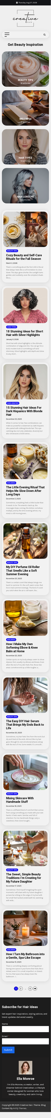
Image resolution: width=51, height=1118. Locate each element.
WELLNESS (25, 118)
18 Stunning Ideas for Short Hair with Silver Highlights (24, 333)
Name (5, 1024)
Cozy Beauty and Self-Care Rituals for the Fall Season (24, 257)
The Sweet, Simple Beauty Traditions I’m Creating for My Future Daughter (23, 878)
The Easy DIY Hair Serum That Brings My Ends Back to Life (25, 724)
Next (35, 989)
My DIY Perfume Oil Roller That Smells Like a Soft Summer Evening (23, 570)
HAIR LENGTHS (25, 196)
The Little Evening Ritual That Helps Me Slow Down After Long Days (25, 491)
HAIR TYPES (25, 157)
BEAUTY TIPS (25, 80)
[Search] (44, 34)
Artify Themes (19, 1108)
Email (5, 1036)
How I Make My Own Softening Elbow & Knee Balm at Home (22, 647)
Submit (8, 1049)
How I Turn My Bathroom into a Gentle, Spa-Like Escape (25, 955)
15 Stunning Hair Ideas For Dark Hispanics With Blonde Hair (24, 411)
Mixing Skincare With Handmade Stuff (20, 799)
